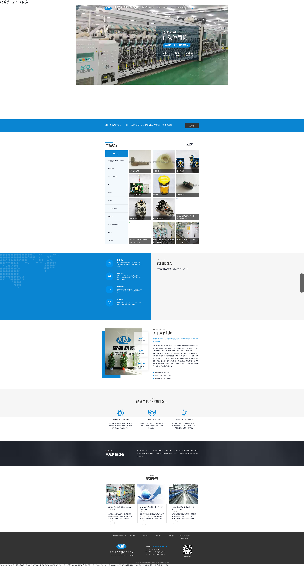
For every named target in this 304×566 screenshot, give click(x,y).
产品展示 (158, 8)
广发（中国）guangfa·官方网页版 (113, 565)
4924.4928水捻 (112, 177)
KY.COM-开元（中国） (147, 565)
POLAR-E (110, 185)
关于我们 (192, 126)
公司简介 (151, 8)
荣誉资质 (178, 8)
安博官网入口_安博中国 (73, 565)
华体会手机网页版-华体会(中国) (132, 565)
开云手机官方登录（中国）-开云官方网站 (91, 565)
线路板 (110, 200)
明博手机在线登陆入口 (145, 7)
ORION (110, 216)
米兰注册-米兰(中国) (21, 565)
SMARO (110, 240)
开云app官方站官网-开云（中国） (56, 565)
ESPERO (110, 232)
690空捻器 (111, 169)
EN (196, 8)
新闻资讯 (165, 8)
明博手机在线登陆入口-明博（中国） (185, 8)
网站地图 (167, 562)
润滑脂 (110, 192)
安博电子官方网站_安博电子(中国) (37, 565)
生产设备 (172, 8)
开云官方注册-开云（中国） (8, 565)
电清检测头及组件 (113, 224)
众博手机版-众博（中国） (161, 565)
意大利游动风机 (112, 208)
